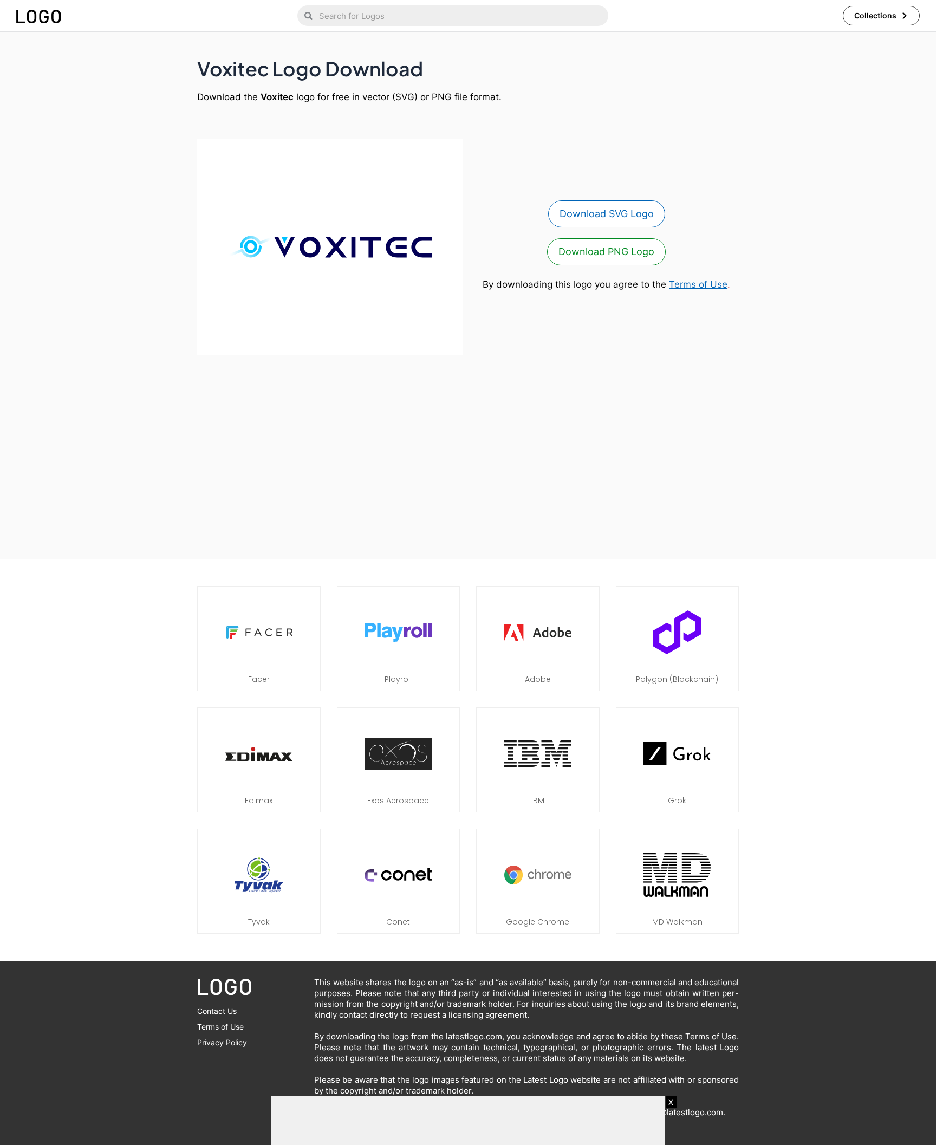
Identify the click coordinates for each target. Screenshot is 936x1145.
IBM (537, 800)
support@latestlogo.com (676, 1112)
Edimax (258, 800)
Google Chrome (537, 921)
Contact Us (217, 1011)
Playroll (398, 679)
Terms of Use (698, 284)
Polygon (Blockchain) (677, 679)
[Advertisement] (468, 452)
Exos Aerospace (398, 800)
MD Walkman (677, 921)
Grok (677, 800)
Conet (398, 921)
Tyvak (259, 921)
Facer (259, 679)
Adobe (538, 679)
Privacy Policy (222, 1042)
